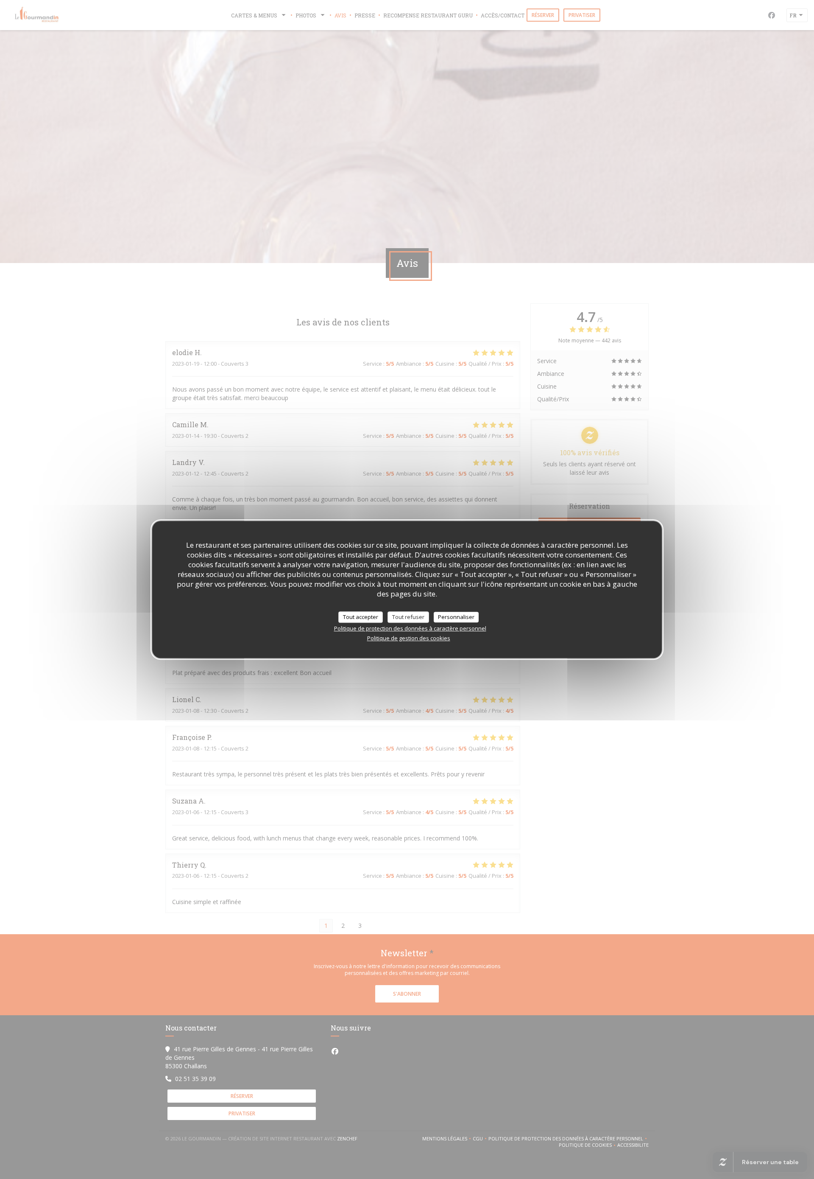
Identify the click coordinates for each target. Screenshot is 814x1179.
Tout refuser (408, 617)
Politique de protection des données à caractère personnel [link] (410, 628)
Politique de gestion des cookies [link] (408, 638)
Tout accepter (360, 617)
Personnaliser (456, 617)
